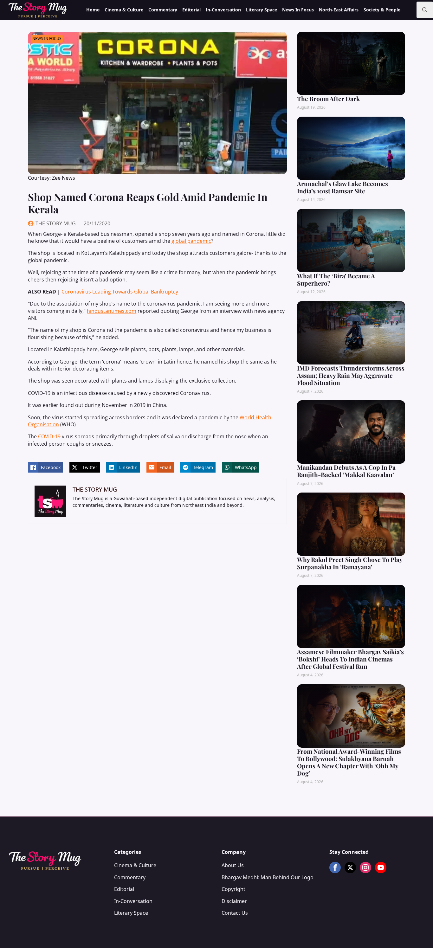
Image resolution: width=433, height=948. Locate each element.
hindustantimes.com (111, 310)
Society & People (382, 10)
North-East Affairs (339, 10)
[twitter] (350, 867)
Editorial (191, 10)
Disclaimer (234, 901)
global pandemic (191, 240)
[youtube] (380, 867)
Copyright (233, 889)
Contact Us (235, 912)
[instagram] (365, 867)
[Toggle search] (425, 10)
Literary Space (261, 10)
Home (93, 10)
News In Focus (298, 10)
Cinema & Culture (124, 10)
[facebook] (335, 867)
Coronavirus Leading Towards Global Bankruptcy (119, 291)
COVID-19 (49, 436)
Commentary (162, 10)
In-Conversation (223, 10)
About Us (233, 865)
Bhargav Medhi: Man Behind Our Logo (267, 877)
